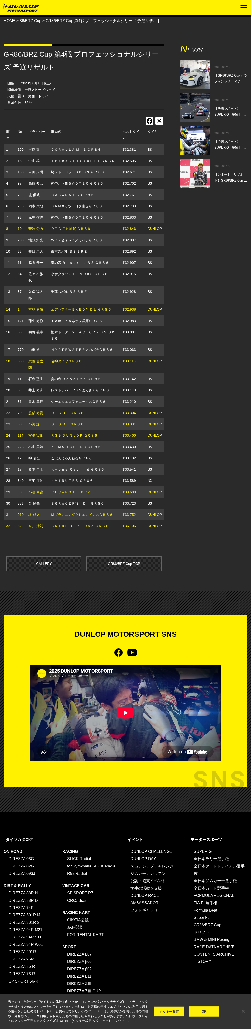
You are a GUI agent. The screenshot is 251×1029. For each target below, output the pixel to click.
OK (204, 1011)
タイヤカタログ (19, 839)
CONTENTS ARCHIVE (214, 954)
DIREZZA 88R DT (24, 900)
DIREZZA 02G (21, 866)
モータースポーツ (206, 839)
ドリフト (201, 932)
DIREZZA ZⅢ (79, 984)
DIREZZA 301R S (24, 922)
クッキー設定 (169, 1011)
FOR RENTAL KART (85, 935)
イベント (135, 839)
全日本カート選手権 (211, 888)
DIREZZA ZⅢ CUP (84, 991)
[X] (159, 121)
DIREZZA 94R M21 (25, 930)
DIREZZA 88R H (23, 893)
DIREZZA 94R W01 (26, 944)
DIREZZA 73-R (22, 974)
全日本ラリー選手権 (211, 859)
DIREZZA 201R (22, 952)
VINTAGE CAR (75, 886)
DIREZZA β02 (79, 969)
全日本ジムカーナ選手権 (215, 881)
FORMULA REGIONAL (214, 895)
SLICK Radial (79, 859)
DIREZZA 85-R (22, 966)
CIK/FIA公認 (78, 920)
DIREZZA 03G (21, 859)
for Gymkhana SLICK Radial (91, 866)
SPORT (69, 947)
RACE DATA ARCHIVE (214, 947)
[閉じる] (243, 1011)
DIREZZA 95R (21, 959)
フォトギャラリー (146, 910)
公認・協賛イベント (148, 881)
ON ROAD (13, 851)
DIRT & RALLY (17, 886)
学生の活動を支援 (146, 888)
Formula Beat (205, 910)
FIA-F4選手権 (205, 903)
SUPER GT (204, 851)
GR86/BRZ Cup (207, 925)
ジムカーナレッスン (148, 873)
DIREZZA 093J (22, 873)
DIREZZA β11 (79, 976)
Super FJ (202, 917)
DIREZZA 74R (21, 908)
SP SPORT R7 (80, 893)
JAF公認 (74, 927)
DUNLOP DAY (143, 859)
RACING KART (76, 913)
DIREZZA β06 (79, 962)
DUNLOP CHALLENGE (151, 851)
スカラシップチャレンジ (152, 866)
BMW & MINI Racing (211, 939)
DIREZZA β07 (79, 954)
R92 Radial (77, 873)
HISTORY (202, 962)
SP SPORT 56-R (23, 981)
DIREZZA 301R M (24, 915)
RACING (70, 851)
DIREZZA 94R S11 (25, 937)
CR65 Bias (76, 900)
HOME (9, 21)
